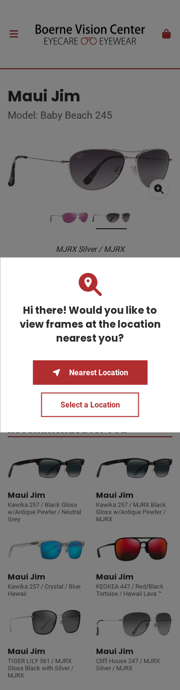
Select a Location (90, 404)
